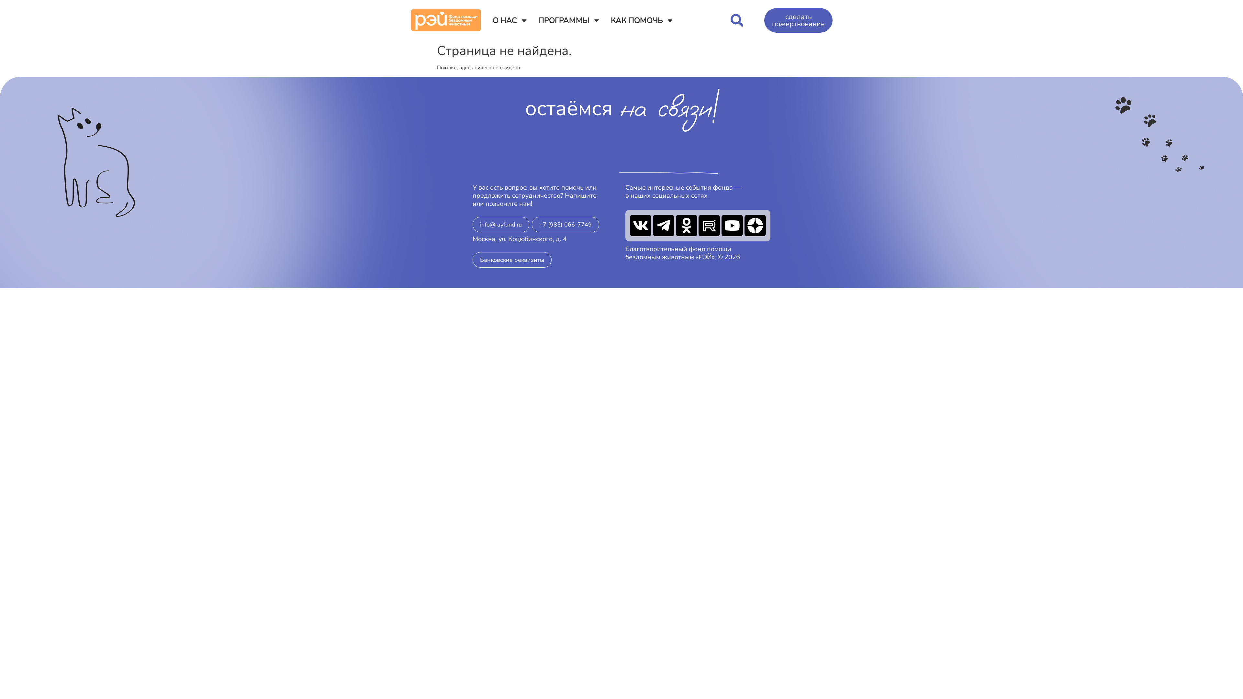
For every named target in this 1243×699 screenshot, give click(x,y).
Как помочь (637, 20)
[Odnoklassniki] (686, 225)
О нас (505, 20)
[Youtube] (732, 225)
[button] (737, 20)
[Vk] (640, 225)
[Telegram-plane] (663, 225)
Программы (563, 20)
